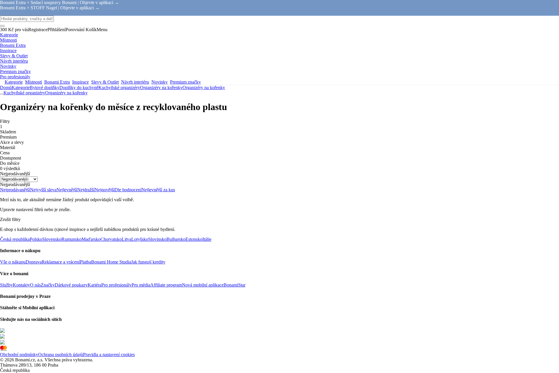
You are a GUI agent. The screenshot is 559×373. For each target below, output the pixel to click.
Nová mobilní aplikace (203, 284)
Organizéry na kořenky (204, 87)
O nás (35, 284)
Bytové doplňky (44, 87)
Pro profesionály (116, 284)
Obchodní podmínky (19, 354)
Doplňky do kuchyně (78, 87)
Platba (85, 261)
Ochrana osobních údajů (60, 354)
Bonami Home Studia (111, 261)
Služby (6, 284)
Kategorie (21, 87)
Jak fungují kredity (148, 261)
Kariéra (94, 284)
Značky (48, 284)
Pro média (141, 284)
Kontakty (21, 284)
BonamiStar (234, 284)
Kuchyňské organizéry (119, 87)
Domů (6, 87)
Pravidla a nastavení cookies (109, 354)
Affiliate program (166, 284)
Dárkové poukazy (71, 284)
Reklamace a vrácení (61, 261)
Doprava (34, 261)
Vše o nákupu (13, 261)
